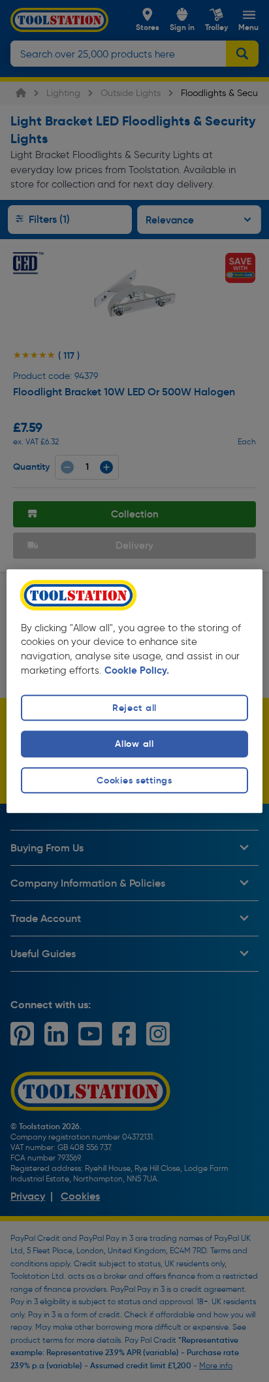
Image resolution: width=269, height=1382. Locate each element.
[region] (134, 691)
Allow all (134, 744)
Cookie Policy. (136, 671)
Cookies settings (134, 780)
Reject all (134, 708)
